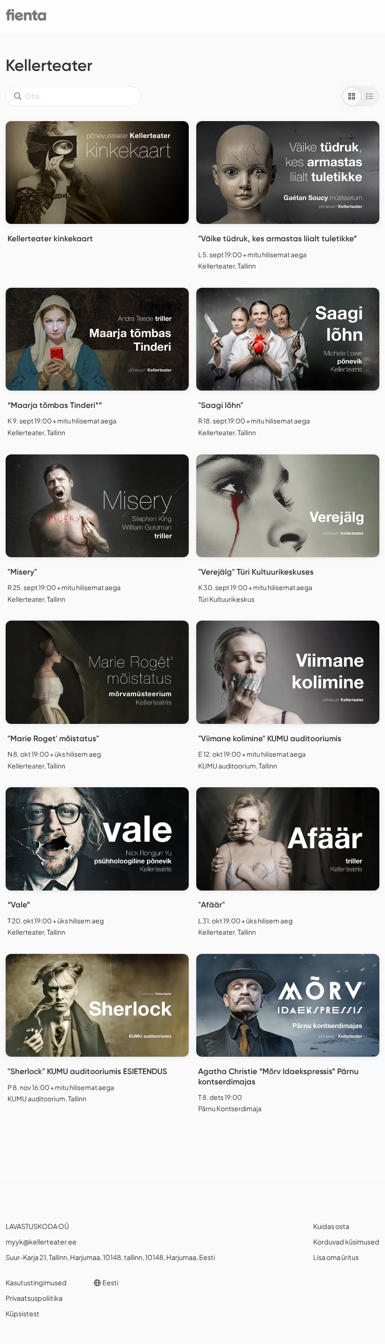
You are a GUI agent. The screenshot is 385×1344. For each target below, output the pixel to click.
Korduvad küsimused (346, 1241)
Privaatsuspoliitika (34, 1298)
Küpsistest (22, 1313)
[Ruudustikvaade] (351, 96)
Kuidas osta (331, 1226)
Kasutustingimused (36, 1282)
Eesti (109, 1282)
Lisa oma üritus (336, 1257)
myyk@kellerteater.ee (41, 1241)
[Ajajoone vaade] (369, 96)
